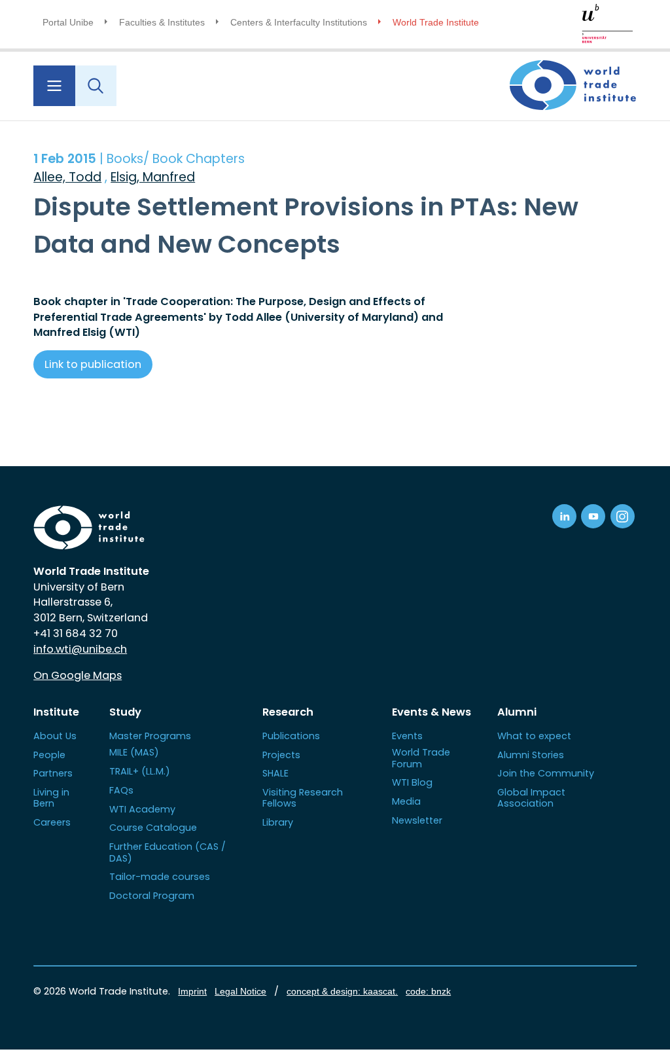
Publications (291, 735)
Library (277, 822)
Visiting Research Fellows (302, 798)
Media (406, 801)
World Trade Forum (421, 758)
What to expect (534, 735)
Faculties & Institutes (162, 22)
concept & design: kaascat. (342, 991)
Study (125, 712)
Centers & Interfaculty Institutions (298, 22)
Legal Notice (240, 991)
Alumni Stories (530, 754)
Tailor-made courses (159, 876)
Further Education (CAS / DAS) (167, 852)
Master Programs (150, 735)
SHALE (275, 773)
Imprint (192, 991)
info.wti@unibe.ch (80, 649)
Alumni (517, 712)
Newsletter (417, 820)
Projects (281, 754)
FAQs (121, 790)
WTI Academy (142, 809)
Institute (56, 712)
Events (407, 735)
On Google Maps (77, 675)
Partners (53, 773)
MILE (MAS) (134, 752)
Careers (52, 822)
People (49, 754)
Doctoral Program (151, 895)
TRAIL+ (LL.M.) (139, 771)
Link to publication (92, 364)
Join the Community (545, 773)
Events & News (431, 712)
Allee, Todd (67, 177)
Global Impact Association (531, 798)
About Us (55, 735)
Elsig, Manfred (153, 177)
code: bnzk (428, 991)
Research (287, 712)
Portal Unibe (68, 22)
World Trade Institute (436, 22)
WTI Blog (412, 782)
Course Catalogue (153, 827)
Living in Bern (51, 798)
